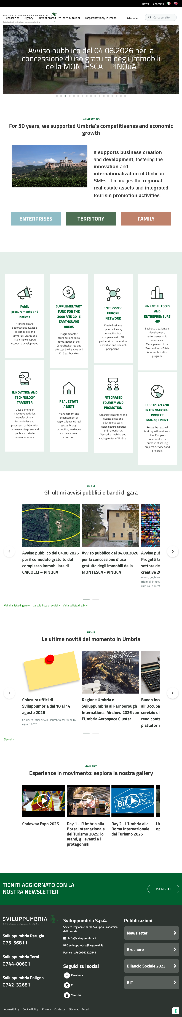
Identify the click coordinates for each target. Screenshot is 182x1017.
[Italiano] (169, 5)
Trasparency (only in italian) (100, 18)
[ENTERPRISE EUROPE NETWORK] (113, 293)
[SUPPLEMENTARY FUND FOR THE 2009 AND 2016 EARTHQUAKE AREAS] (69, 292)
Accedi (85, 1009)
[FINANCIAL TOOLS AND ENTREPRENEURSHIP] (157, 292)
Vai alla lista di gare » (17, 605)
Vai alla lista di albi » (75, 605)
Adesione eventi (132, 20)
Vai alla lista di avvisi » (47, 605)
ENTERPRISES (35, 219)
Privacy (46, 1009)
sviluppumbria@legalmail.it (86, 945)
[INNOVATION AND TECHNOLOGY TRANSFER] (25, 378)
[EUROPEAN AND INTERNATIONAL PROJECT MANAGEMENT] (157, 391)
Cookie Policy (30, 1009)
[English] (176, 5)
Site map (74, 1009)
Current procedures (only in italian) (59, 18)
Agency (29, 18)
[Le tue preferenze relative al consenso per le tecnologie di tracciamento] (175, 1010)
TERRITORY (90, 219)
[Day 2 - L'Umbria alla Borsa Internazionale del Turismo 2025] (133, 801)
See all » (9, 739)
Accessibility (11, 1009)
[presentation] (9, 60)
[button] (57, 96)
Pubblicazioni (12, 18)
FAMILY (146, 219)
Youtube (75, 995)
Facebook (76, 975)
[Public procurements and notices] (24, 292)
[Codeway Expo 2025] (44, 801)
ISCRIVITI (163, 889)
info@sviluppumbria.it (82, 938)
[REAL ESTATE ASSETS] (68, 388)
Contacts (158, 4)
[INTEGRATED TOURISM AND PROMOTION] (113, 384)
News (145, 4)
